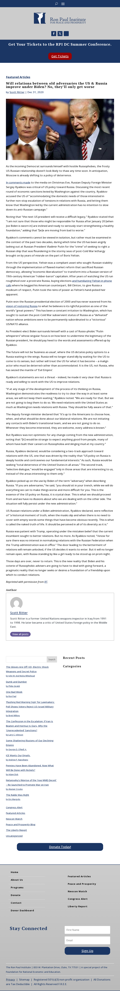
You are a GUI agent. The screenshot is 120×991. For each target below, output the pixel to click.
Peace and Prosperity (82, 883)
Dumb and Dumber (16, 681)
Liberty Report (78, 906)
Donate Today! (60, 847)
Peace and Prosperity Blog (20, 824)
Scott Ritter (17, 92)
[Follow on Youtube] (66, 33)
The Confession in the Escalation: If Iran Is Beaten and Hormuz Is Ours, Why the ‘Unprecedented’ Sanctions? (29, 726)
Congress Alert (14, 807)
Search (51, 659)
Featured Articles (18, 77)
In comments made (18, 182)
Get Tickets (60, 56)
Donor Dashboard (22, 910)
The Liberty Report (16, 830)
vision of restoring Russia (22, 306)
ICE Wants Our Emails (18, 755)
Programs (17, 887)
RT (45, 582)
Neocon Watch (14, 818)
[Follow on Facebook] (53, 33)
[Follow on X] (60, 33)
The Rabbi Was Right (17, 794)
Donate (15, 895)
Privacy (10, 979)
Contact (16, 902)
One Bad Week (14, 691)
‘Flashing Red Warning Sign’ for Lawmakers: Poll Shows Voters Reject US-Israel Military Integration (30, 706)
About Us (17, 879)
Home (14, 872)
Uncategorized (14, 835)
